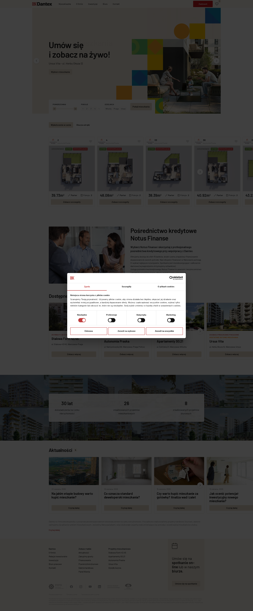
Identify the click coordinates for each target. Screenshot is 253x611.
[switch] (111, 320)
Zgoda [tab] (87, 287)
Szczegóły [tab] (126, 287)
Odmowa (88, 331)
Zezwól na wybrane (126, 331)
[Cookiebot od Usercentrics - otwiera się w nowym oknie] (171, 278)
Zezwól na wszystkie (164, 331)
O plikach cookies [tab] (166, 287)
